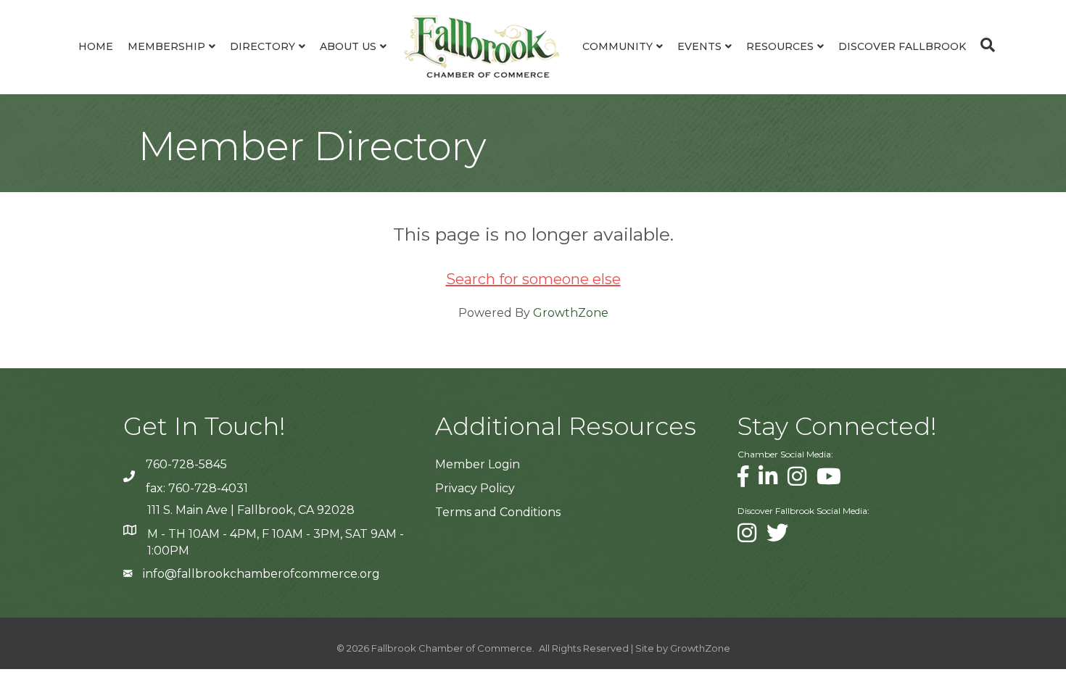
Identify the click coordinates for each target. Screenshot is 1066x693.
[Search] (984, 45)
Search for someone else (533, 279)
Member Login (477, 464)
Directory (262, 46)
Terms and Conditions (498, 512)
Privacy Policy (475, 488)
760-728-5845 (186, 464)
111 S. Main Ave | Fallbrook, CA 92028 (251, 510)
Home (95, 46)
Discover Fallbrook (902, 46)
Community (617, 46)
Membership (166, 46)
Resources (780, 46)
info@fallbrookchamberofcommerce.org (261, 574)
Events (699, 46)
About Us (348, 46)
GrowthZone (570, 313)
